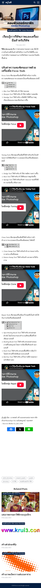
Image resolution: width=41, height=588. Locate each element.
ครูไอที (8, 2)
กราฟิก (14, 481)
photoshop (6, 481)
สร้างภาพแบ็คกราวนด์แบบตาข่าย (16, 574)
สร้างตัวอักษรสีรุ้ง (9, 544)
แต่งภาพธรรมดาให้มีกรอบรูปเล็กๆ (16, 515)
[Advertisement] (20, 454)
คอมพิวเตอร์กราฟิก (26, 481)
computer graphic (21, 478)
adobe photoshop (7, 478)
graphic (31, 478)
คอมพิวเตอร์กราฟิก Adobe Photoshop (20, 30)
